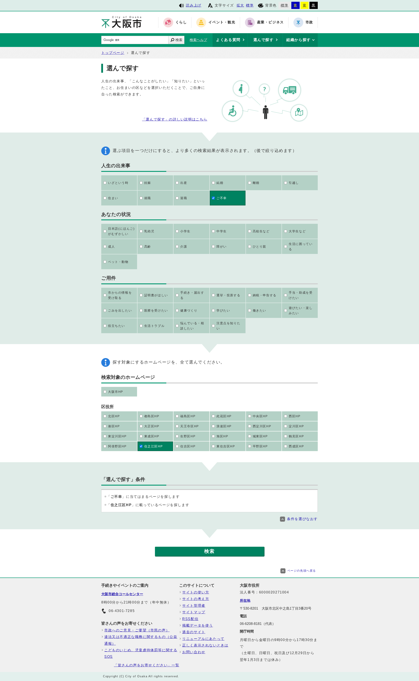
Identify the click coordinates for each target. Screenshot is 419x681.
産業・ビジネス (270, 22)
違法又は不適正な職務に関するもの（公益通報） (140, 640)
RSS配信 (190, 619)
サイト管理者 (193, 605)
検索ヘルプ (198, 40)
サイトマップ (193, 612)
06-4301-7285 (122, 611)
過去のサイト (193, 632)
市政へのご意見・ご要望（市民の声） (137, 630)
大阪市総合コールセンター (122, 594)
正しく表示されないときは (205, 645)
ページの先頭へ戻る (301, 570)
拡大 (240, 5)
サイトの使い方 (195, 592)
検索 (178, 40)
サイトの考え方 (195, 599)
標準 (250, 5)
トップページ (112, 53)
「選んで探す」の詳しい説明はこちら (174, 119)
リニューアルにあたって (203, 639)
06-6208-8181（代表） (258, 624)
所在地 (245, 600)
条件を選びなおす (302, 519)
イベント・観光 (221, 22)
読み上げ (193, 5)
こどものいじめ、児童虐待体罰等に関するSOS (140, 653)
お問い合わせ (193, 652)
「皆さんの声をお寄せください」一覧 (146, 665)
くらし (181, 22)
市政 (309, 22)
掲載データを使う (197, 625)
